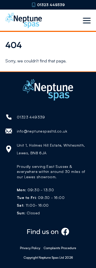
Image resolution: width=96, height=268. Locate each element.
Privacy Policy (30, 248)
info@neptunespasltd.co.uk (42, 131)
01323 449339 (51, 4)
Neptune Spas (23, 20)
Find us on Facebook (48, 232)
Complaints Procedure (59, 248)
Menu (87, 20)
